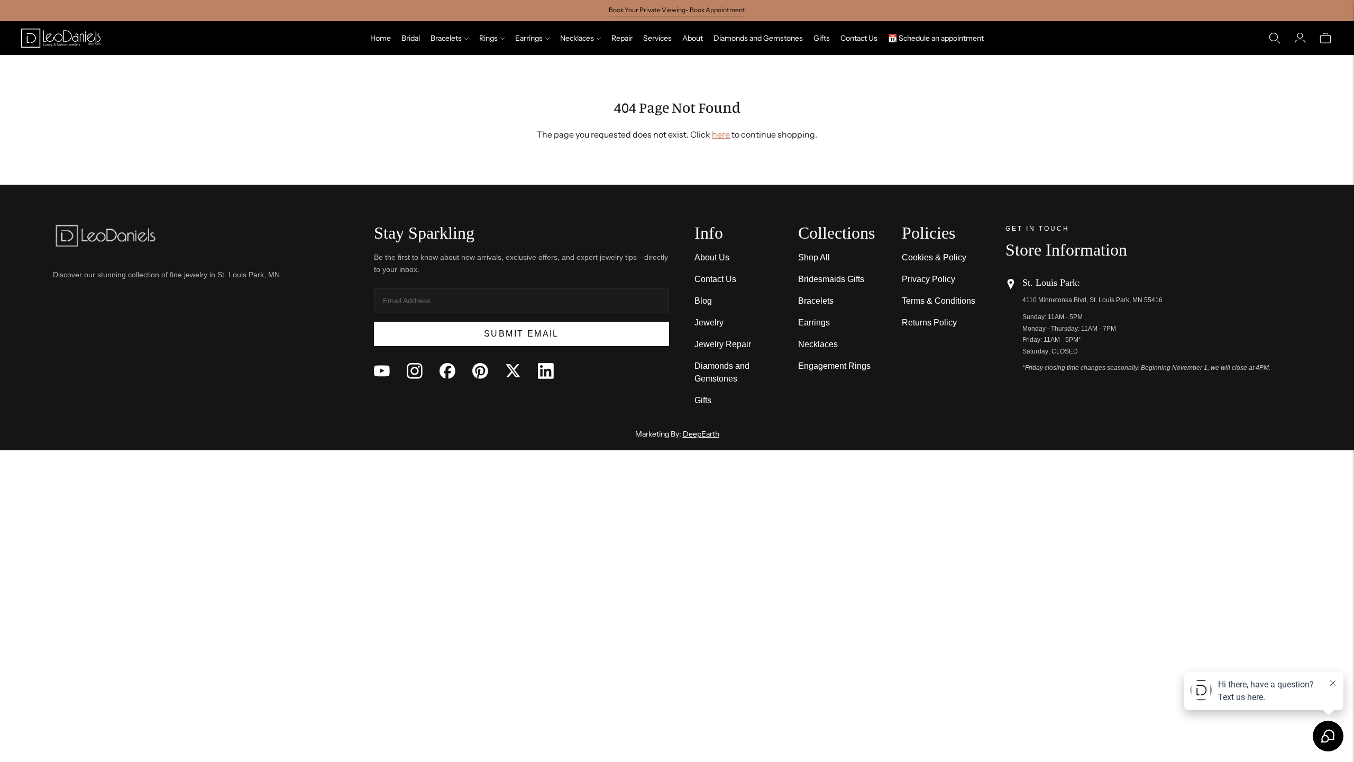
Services (657, 38)
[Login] (1300, 38)
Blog (703, 300)
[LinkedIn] (546, 371)
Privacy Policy (928, 279)
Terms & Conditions (938, 300)
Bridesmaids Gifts (831, 279)
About (692, 38)
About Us (711, 257)
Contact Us (858, 38)
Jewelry (709, 322)
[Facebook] (447, 371)
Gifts (821, 38)
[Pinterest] (480, 371)
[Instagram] (415, 371)
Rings (488, 38)
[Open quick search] (1274, 38)
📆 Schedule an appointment (936, 38)
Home (380, 38)
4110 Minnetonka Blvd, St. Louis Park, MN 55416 (1092, 300)
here (721, 134)
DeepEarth (701, 434)
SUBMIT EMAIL (521, 333)
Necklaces (577, 38)
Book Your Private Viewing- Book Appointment (677, 10)
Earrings (529, 38)
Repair (622, 38)
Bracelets (446, 38)
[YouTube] (382, 371)
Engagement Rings (834, 365)
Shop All (814, 257)
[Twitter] (513, 371)
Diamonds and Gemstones (758, 38)
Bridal (410, 38)
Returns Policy (929, 322)
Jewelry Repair (722, 344)
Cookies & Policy (934, 257)
